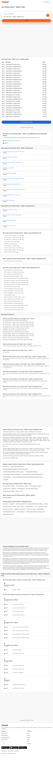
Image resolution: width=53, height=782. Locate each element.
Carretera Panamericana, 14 (9, 511)
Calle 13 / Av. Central (31, 509)
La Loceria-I (40, 506)
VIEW (23, 235)
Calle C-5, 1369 (19, 491)
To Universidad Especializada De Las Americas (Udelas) (15, 469)
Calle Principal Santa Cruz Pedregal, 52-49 (35, 511)
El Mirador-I (14, 488)
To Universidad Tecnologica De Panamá (12, 474)
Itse (36, 506)
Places (28, 735)
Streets (28, 737)
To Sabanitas (6, 466)
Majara (14, 506)
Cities (28, 741)
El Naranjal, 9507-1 (30, 506)
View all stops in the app (27, 122)
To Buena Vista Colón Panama (17, 466)
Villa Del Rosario (40, 509)
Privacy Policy (10, 750)
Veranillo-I (46, 503)
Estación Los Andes (7, 497)
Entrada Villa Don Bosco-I (8, 514)
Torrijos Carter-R (6, 488)
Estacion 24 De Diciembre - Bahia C (35, 503)
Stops (28, 739)
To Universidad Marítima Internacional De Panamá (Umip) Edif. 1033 (27, 477)
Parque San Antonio (7, 506)
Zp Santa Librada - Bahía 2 (32, 488)
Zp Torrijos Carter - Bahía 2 (9, 485)
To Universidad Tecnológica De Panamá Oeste (32, 474)
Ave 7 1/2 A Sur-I (21, 506)
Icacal (45, 506)
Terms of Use (4, 750)
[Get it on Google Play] (5, 747)
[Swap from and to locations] (47, 15)
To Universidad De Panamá (31, 471)
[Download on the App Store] (14, 747)
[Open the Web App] (23, 747)
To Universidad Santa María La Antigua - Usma (13, 471)
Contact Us (16, 750)
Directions (29, 743)
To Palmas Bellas (7, 477)
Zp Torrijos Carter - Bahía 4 (35, 485)
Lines (28, 733)
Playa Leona (5, 503)
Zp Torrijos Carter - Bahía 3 (22, 485)
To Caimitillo (5, 479)
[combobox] (26, 14)
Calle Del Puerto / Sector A (20, 509)
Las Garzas (11, 503)
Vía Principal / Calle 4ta (21, 503)
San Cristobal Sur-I (21, 511)
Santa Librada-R (21, 488)
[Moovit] (5, 2)
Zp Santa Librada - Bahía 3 (9, 491)
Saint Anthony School (7, 509)
